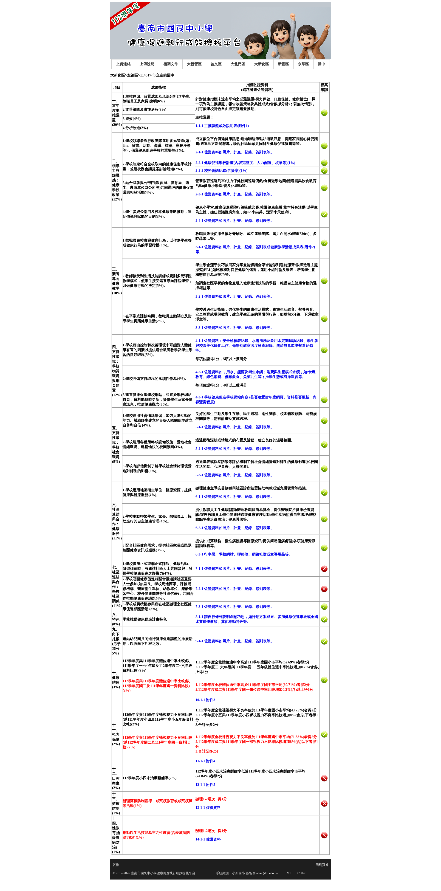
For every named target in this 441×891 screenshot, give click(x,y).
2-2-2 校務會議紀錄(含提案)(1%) (221, 170)
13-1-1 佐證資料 (208, 807)
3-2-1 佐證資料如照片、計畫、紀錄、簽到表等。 (234, 296)
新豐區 (283, 64)
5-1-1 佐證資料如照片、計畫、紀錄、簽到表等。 (234, 427)
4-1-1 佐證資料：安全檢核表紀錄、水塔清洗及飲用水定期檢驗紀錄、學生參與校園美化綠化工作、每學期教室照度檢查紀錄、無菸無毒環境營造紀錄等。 (256, 345)
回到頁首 (322, 865)
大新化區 (261, 64)
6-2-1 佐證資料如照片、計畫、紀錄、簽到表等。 (234, 528)
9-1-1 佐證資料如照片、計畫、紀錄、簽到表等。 (234, 641)
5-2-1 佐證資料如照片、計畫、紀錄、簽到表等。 (234, 449)
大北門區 (238, 64)
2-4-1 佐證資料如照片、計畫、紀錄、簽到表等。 (234, 221)
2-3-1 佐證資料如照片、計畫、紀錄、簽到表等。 (234, 194)
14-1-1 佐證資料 (208, 839)
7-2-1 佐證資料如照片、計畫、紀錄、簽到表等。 (234, 589)
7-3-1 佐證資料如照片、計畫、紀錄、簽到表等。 (234, 607)
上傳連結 (123, 64)
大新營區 (194, 64)
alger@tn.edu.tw (266, 873)
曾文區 (216, 64)
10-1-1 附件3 (205, 700)
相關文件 (170, 64)
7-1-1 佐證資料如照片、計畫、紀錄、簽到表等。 (234, 568)
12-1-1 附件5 (205, 785)
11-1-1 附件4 (205, 761)
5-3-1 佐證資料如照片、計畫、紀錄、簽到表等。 (234, 475)
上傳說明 (147, 64)
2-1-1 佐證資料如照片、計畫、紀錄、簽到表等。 (234, 152)
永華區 (303, 64)
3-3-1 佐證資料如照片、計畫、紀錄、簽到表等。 (234, 328)
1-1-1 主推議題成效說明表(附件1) (222, 126)
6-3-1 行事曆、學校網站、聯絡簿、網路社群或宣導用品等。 (243, 554)
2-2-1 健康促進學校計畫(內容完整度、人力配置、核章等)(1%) (245, 163)
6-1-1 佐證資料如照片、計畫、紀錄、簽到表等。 (234, 497)
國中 (321, 64)
